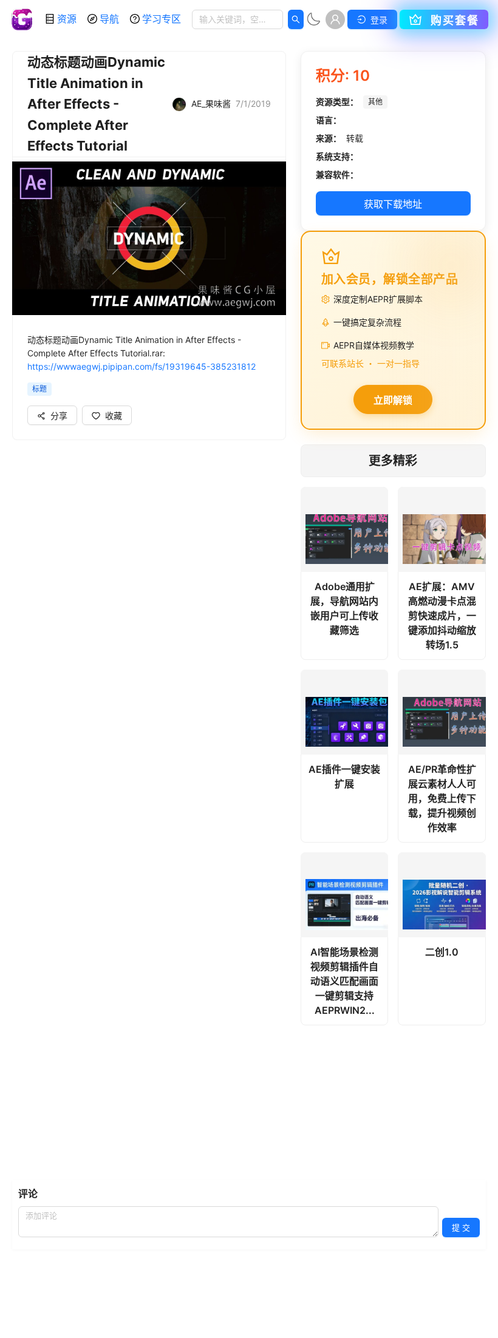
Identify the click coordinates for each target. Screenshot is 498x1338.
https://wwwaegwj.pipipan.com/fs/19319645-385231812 (141, 366)
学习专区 (161, 19)
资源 (67, 19)
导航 (109, 19)
